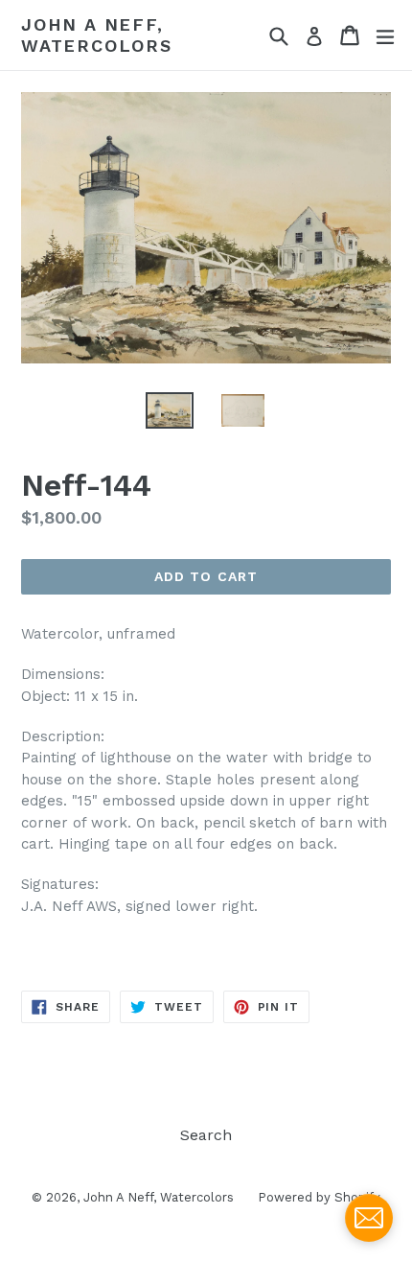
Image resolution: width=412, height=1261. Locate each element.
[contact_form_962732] (369, 1218)
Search (206, 1135)
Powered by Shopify (319, 1197)
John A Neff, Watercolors (96, 35)
